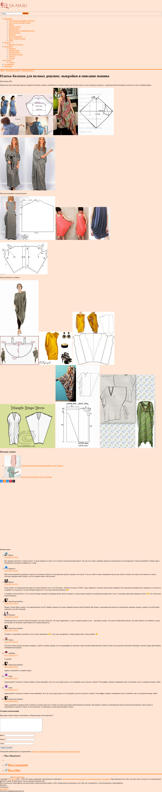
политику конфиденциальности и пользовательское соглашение (55, 751)
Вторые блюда (14, 52)
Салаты (11, 58)
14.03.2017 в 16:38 (11, 617)
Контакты (8, 66)
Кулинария (8, 46)
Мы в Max (14, 770)
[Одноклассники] (4, 481)
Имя (2, 735)
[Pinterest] (10, 481)
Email (2, 739)
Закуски (12, 56)
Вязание (7, 42)
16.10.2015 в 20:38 (11, 557)
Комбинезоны (14, 29)
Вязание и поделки (16, 44)
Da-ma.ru (12, 779)
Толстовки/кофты (15, 37)
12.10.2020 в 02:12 (11, 678)
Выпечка (12, 48)
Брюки (11, 25)
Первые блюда (14, 50)
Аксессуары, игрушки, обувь (20, 23)
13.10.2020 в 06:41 (11, 701)
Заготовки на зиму (16, 54)
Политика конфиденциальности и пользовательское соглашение (86, 779)
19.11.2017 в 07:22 (11, 642)
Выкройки (8, 19)
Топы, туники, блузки (17, 39)
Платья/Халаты (14, 33)
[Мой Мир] (7, 481)
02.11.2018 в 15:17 (11, 655)
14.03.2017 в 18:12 (11, 630)
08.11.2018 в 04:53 (11, 667)
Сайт (2, 743)
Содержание (9, 64)
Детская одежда (15, 27)
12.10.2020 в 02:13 (11, 690)
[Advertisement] (66, 515)
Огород (11, 62)
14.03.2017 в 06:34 (11, 603)
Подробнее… (5, 789)
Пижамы (12, 35)
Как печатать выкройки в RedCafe (22, 21)
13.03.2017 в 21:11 (11, 584)
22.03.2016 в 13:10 (11, 571)
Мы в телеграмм (18, 764)
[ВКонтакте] (1, 481)
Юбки (11, 41)
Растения (7, 60)
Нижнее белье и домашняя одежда (22, 31)
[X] (13, 481)
